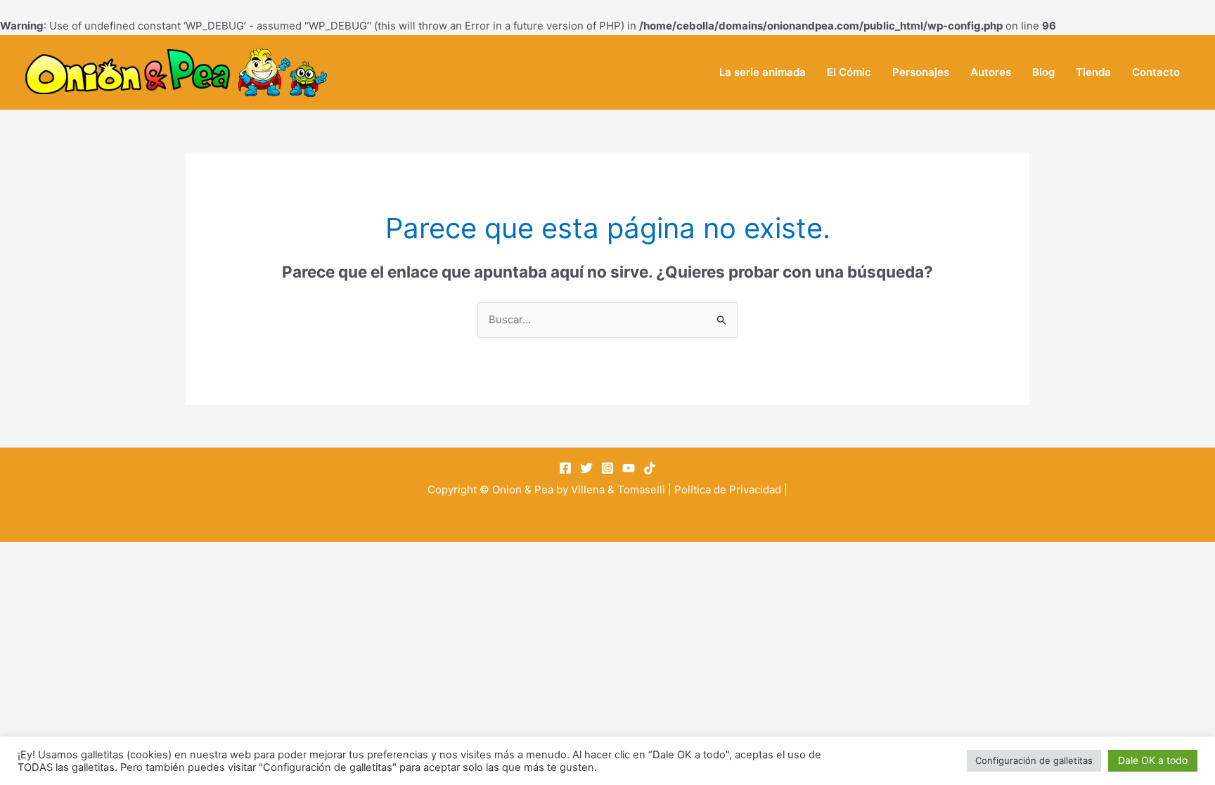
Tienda (1093, 72)
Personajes (920, 72)
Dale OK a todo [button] (1153, 760)
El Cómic (849, 72)
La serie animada (762, 72)
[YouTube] (628, 468)
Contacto (1156, 72)
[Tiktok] (649, 468)
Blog (1043, 72)
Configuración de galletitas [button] (1034, 760)
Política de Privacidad (727, 489)
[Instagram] (607, 468)
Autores (990, 72)
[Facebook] (565, 468)
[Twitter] (586, 468)
